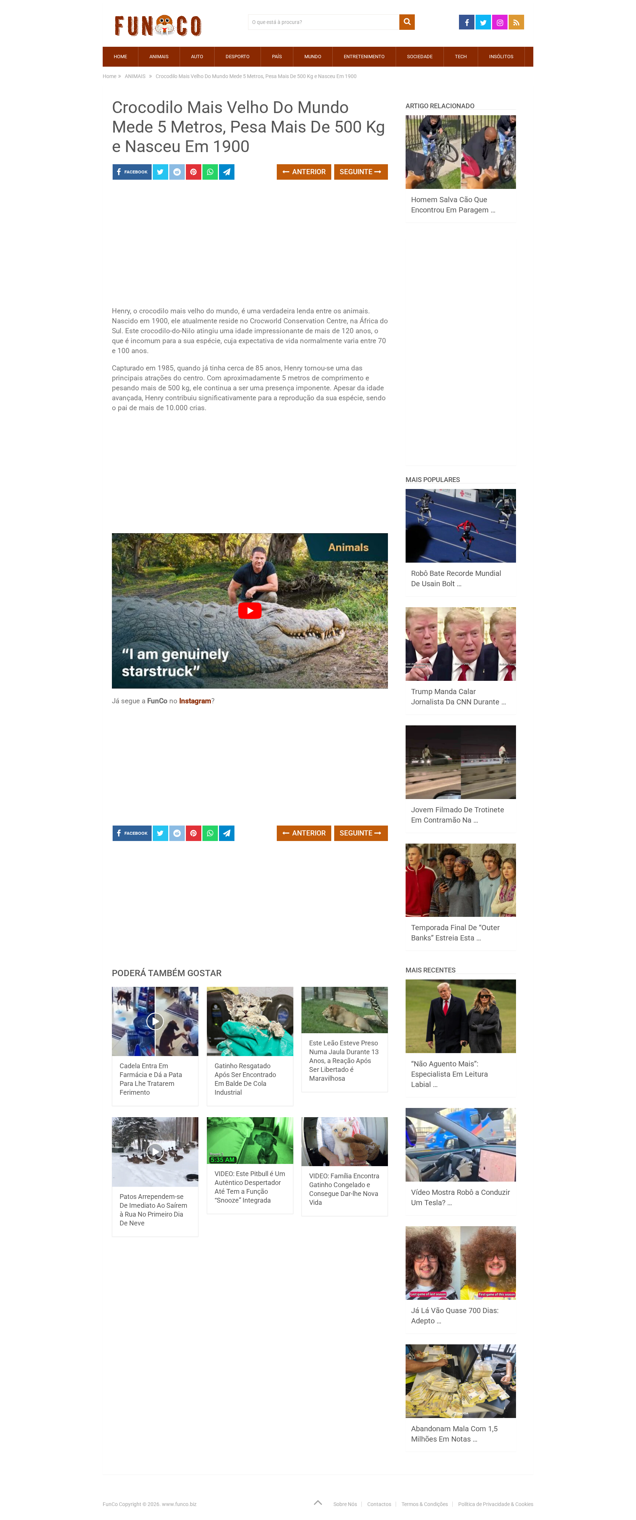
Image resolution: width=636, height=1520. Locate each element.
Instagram (195, 701)
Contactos (379, 1504)
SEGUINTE (357, 172)
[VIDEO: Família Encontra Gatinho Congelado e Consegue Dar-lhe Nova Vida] (344, 1141)
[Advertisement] (250, 245)
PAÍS (277, 56)
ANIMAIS (159, 56)
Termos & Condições (425, 1504)
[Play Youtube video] (250, 611)
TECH (461, 56)
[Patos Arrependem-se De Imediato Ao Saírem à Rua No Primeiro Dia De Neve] (155, 1152)
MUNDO (312, 56)
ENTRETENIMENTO (364, 56)
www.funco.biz (179, 1504)
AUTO (197, 56)
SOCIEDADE (419, 56)
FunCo (110, 1504)
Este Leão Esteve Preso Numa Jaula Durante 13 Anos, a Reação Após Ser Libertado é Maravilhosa (344, 1060)
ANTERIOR (308, 172)
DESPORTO (238, 56)
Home (120, 56)
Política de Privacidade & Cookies (495, 1504)
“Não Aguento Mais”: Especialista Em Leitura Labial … (449, 1074)
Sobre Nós (345, 1504)
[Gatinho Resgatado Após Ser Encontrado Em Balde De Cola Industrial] (250, 1021)
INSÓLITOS (501, 56)
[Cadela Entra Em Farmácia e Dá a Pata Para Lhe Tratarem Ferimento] (155, 1021)
